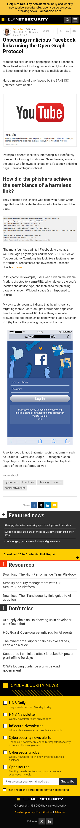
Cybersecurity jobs (24, 752)
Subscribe (67, 781)
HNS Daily (17, 703)
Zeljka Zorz (19, 29)
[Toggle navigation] (75, 20)
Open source (19, 767)
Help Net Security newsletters (28, 4)
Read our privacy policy (27, 812)
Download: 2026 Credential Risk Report (29, 554)
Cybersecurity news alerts (30, 737)
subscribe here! (51, 11)
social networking (15, 487)
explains (17, 267)
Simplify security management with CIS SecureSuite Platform (32, 585)
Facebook (28, 482)
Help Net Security (56, 805)
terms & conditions (56, 790)
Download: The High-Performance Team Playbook (39, 574)
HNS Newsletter (22, 714)
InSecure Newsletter (26, 726)
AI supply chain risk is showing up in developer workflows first (37, 525)
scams (57, 482)
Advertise (60, 812)
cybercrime (11, 482)
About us (47, 812)
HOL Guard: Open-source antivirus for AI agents (38, 632)
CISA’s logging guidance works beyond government (32, 541)
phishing (44, 482)
